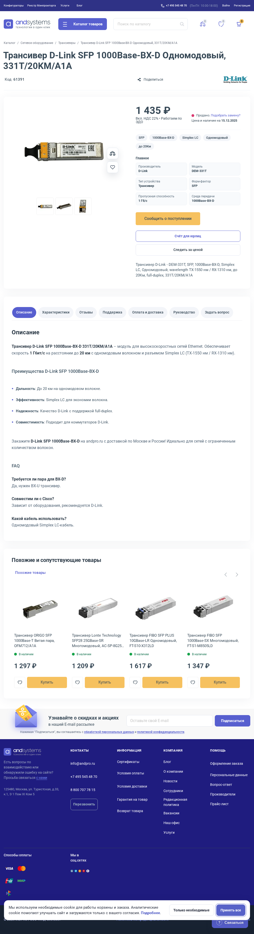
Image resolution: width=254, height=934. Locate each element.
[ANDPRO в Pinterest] (83, 871)
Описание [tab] (24, 312)
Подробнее (150, 913)
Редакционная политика (175, 802)
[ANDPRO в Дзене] (87, 871)
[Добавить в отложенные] (112, 167)
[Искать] (182, 24)
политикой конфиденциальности (160, 732)
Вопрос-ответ (221, 785)
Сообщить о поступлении (167, 218)
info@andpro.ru (82, 763)
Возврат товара (130, 811)
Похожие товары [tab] (30, 572)
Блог (80, 5)
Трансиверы (66, 43)
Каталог (9, 43)
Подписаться (232, 721)
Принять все (231, 910)
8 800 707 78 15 (82, 790)
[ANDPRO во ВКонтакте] (71, 871)
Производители (222, 794)
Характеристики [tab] (55, 312)
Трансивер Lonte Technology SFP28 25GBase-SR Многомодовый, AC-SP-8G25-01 (97, 641)
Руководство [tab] (184, 312)
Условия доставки (132, 786)
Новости (170, 781)
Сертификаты (128, 762)
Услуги (65, 5)
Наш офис (171, 823)
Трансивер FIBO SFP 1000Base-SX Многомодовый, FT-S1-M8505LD (213, 640)
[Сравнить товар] (112, 153)
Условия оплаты (130, 773)
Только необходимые (191, 910)
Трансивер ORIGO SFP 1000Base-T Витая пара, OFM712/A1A (34, 640)
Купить (47, 682)
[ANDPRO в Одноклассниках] (79, 871)
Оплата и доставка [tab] (147, 312)
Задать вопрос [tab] (217, 312)
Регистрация (242, 5)
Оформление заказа (226, 763)
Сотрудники (173, 791)
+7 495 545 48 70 (176, 5)
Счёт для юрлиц (188, 236)
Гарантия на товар (132, 799)
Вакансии (171, 813)
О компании (173, 771)
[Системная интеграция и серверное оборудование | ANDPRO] (27, 24)
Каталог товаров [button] (87, 24)
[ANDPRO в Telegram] (75, 871)
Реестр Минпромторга (41, 5)
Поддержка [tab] (112, 312)
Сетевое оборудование (37, 43)
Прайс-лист (219, 804)
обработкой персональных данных (109, 732)
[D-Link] (235, 79)
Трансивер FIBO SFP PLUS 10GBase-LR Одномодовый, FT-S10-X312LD (153, 640)
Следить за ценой (188, 250)
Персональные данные (229, 775)
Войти (226, 5)
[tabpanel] (127, 430)
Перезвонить (84, 804)
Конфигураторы (14, 5)
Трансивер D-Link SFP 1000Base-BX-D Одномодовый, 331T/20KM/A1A (129, 43)
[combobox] (150, 24)
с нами (41, 778)
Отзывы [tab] (86, 312)
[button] (203, 24)
